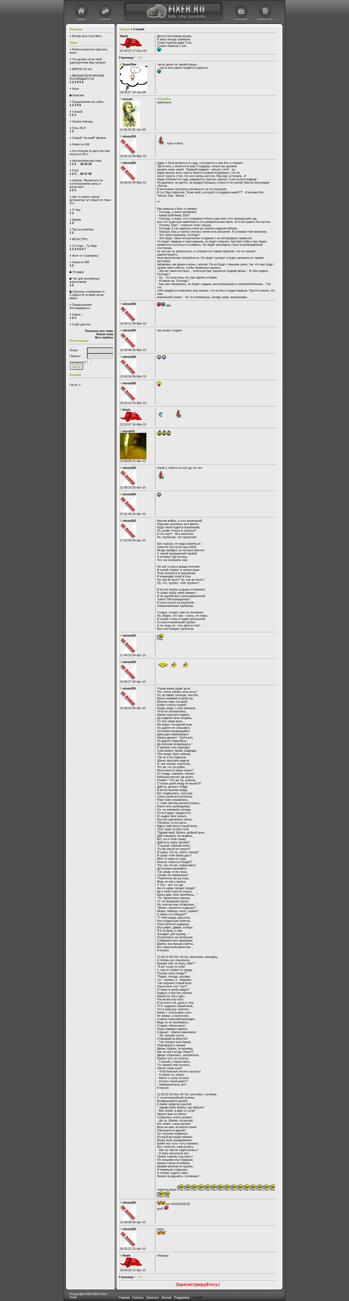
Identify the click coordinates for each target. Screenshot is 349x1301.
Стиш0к (77, 111)
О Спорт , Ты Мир (84, 245)
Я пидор (78, 272)
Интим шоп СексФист (87, 36)
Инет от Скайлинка (85, 255)
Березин (78, 95)
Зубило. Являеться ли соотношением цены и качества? (86, 183)
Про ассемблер (83, 229)
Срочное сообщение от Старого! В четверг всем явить (87, 295)
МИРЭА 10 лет (82, 69)
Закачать (152, 1297)
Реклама (76, 29)
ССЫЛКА (164, 99)
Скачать (138, 1297)
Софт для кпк (81, 324)
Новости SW (80, 262)
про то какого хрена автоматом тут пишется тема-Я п (91, 200)
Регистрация (79, 340)
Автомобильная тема (86, 160)
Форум (125, 29)
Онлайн (75, 374)
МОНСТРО (80, 239)
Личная (166, 1297)
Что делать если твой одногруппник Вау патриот (88, 61)
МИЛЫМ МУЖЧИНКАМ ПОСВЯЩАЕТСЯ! (87, 77)
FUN (75, 170)
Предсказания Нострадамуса (81, 306)
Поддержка (181, 1297)
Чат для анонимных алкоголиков (85, 280)
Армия (76, 219)
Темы (73, 42)
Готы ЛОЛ (79, 128)
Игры (75, 88)
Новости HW (80, 144)
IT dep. (76, 209)
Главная (124, 1297)
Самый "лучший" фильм (89, 137)
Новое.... (78, 314)
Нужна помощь (82, 121)
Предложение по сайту (88, 101)
